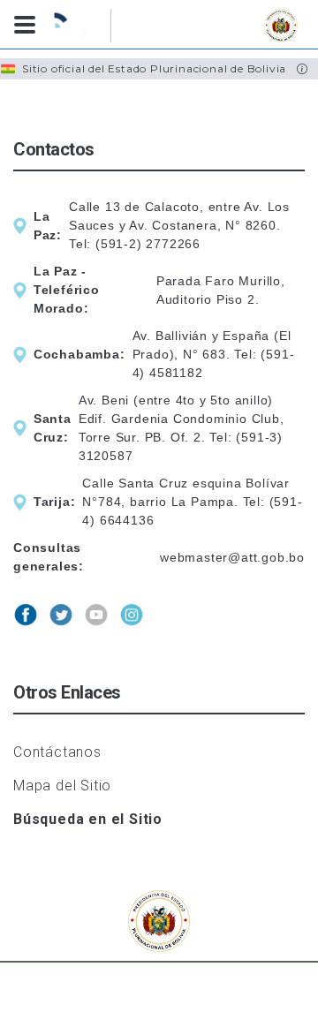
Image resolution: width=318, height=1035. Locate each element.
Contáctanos (57, 752)
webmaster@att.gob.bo (232, 557)
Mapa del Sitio (62, 785)
